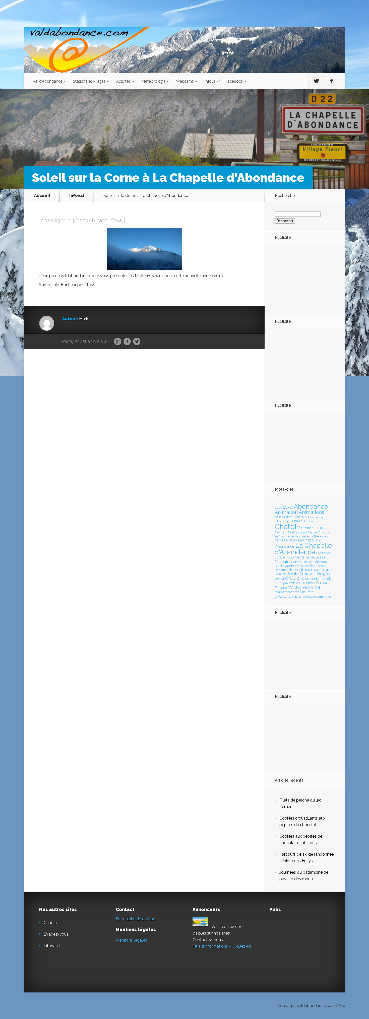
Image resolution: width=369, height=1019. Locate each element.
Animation (286, 512)
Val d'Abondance (297, 589)
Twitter (137, 342)
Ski (277, 578)
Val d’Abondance (49, 81)
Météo (297, 562)
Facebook (127, 342)
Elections (281, 532)
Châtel (286, 526)
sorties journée (302, 583)
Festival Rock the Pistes (311, 536)
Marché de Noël (315, 557)
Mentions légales (131, 940)
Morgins (283, 561)
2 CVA (278, 507)
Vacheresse (300, 587)
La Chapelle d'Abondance (303, 548)
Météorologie (155, 81)
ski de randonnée (313, 579)
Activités (125, 81)
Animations (311, 512)
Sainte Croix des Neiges (308, 574)
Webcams (186, 81)
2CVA (288, 507)
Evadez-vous (56, 934)
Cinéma (304, 528)
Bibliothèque (283, 521)
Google (117, 342)
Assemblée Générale (290, 517)
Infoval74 (52, 945)
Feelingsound (297, 532)
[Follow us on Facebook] (331, 81)
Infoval (76, 195)
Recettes (281, 570)
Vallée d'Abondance (294, 594)
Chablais (298, 521)
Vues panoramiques (316, 597)
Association (315, 517)
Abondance (311, 506)
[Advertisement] (302, 279)
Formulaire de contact (136, 919)
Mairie (299, 557)
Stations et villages (91, 81)
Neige (308, 562)
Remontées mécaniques (311, 569)
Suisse (322, 582)
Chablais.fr (53, 922)
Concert (321, 527)
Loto (290, 557)
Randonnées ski (315, 566)
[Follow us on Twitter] (316, 81)
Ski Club (290, 578)
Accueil (42, 195)
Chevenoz (312, 521)
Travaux (281, 588)
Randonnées (293, 566)
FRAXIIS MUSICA (286, 540)
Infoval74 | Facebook (225, 81)
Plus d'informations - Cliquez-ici (222, 946)
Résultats (280, 574)
